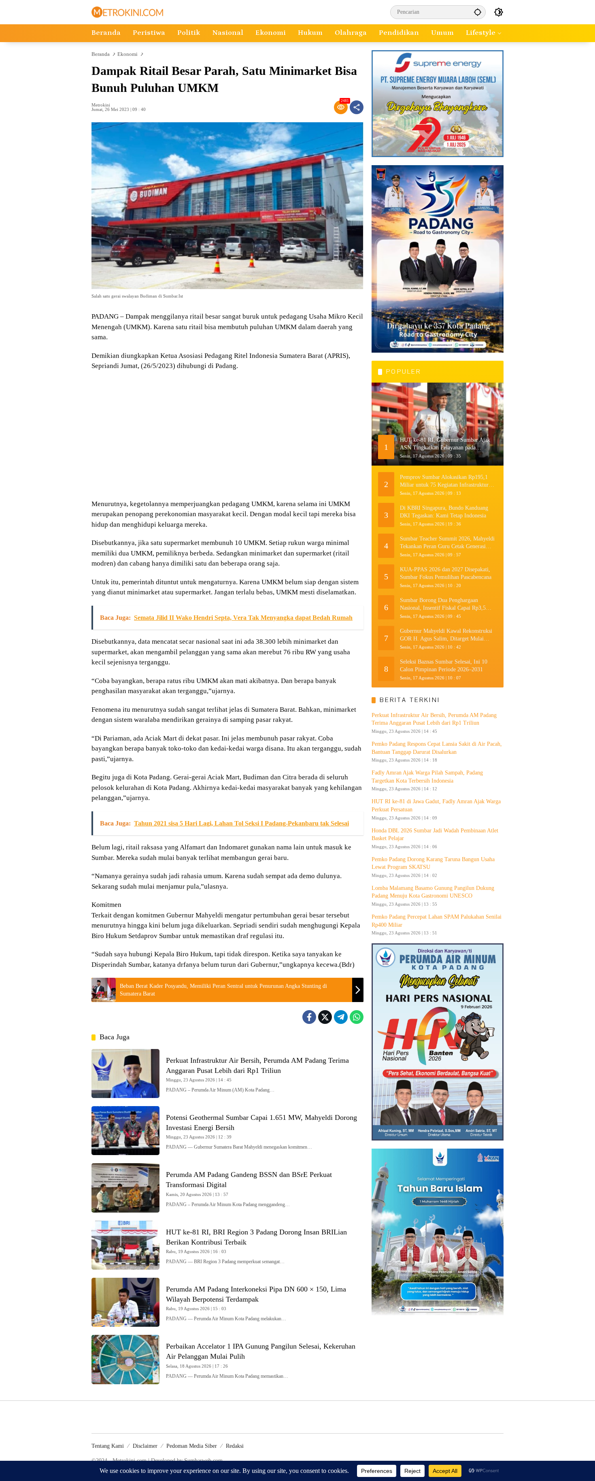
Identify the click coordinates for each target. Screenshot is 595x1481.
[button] (478, 12)
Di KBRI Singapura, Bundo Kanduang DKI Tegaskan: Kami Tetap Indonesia (444, 511)
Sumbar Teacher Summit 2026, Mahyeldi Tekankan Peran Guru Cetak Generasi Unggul (447, 542)
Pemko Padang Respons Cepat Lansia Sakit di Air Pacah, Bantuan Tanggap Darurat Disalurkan (437, 748)
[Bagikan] (356, 107)
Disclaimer (145, 1446)
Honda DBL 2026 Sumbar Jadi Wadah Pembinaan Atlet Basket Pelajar (435, 834)
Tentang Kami (107, 1446)
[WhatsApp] (356, 1017)
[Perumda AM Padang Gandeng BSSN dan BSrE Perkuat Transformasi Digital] (125, 1187)
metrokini (100, 105)
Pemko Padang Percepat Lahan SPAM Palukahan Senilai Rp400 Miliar (437, 921)
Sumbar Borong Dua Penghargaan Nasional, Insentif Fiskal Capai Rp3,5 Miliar (443, 604)
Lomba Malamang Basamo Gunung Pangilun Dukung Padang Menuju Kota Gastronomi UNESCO (433, 892)
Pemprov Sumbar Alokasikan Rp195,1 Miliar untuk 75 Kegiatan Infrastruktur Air (444, 481)
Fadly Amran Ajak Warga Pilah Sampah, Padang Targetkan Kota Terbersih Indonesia (427, 777)
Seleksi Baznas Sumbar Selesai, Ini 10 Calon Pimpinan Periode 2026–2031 (443, 665)
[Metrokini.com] (127, 12)
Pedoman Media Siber (191, 1446)
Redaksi (235, 1446)
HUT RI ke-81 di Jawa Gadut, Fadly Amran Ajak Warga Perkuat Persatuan (436, 805)
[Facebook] (309, 1017)
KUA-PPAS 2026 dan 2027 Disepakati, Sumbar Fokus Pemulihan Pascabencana (445, 573)
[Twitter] (325, 1017)
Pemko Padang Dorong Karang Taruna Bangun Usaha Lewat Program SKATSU (433, 863)
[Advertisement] (227, 436)
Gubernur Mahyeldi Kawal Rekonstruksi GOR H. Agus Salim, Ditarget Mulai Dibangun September (446, 635)
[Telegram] (341, 1017)
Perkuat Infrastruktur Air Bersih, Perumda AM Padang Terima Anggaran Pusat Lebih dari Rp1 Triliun (434, 719)
